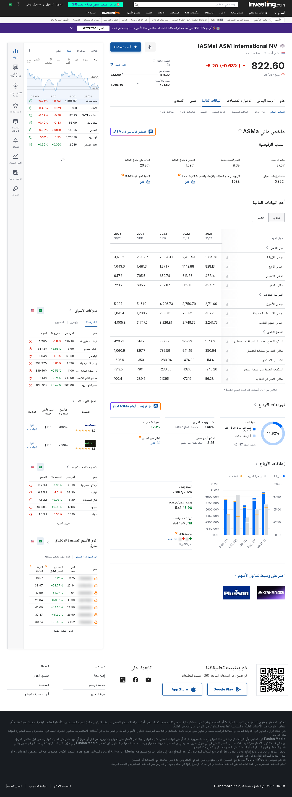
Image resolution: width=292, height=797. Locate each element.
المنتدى (179, 100)
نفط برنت (92, 122)
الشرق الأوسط (110, 20)
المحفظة (44, 685)
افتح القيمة (120, 64)
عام (282, 100)
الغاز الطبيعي (90, 144)
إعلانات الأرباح (167, 111)
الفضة (94, 108)
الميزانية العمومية (240, 111)
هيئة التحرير (98, 694)
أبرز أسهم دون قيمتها (86, 556)
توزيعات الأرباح (187, 111)
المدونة (45, 666)
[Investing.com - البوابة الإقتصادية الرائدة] (267, 4)
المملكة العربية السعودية (238, 20)
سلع (69, 50)
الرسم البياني (265, 100)
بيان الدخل (259, 111)
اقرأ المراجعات (32, 427)
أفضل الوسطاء (87, 400)
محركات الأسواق (86, 310)
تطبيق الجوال (41, 675)
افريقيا (76, 20)
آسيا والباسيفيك (91, 20)
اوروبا (124, 20)
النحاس (93, 130)
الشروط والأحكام (62, 786)
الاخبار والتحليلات (239, 100)
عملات (94, 50)
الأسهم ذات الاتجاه (84, 467)
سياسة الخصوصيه (38, 786)
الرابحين (74, 322)
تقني (193, 100)
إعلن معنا (99, 675)
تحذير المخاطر (14, 786)
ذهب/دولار (91, 100)
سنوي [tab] (276, 217)
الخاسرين (60, 322)
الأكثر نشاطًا (91, 322)
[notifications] (18, 4)
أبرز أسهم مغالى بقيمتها (57, 556)
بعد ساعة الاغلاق (159, 20)
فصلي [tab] (260, 217)
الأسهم (278, 20)
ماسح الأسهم (133, 12)
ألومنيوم (93, 137)
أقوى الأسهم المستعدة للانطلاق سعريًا (76, 543)
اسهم (58, 50)
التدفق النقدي (219, 111)
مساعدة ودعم (97, 685)
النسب (203, 111)
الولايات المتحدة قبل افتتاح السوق (189, 20)
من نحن (100, 666)
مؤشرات (81, 50)
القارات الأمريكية (139, 20)
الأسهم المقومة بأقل (59, 20)
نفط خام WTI (89, 115)
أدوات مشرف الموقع (37, 694)
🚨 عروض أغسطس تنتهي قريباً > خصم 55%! (95, 4)
